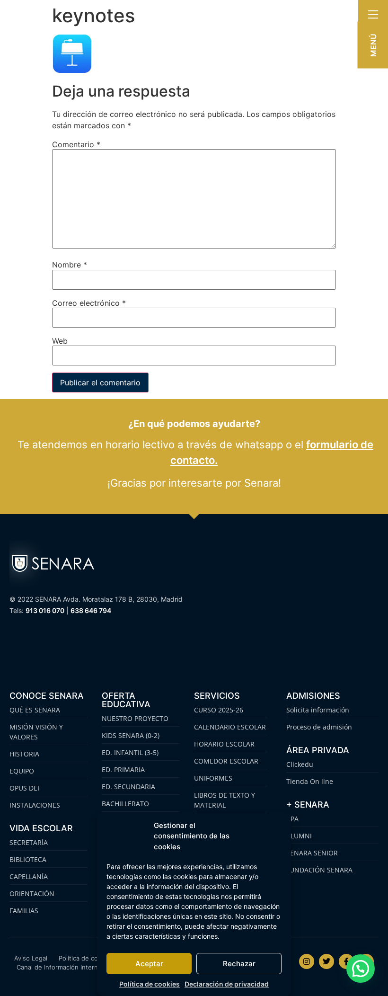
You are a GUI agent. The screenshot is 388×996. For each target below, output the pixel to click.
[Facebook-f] (346, 961)
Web (60, 341)
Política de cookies (149, 984)
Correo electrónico (89, 303)
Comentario (76, 144)
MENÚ (373, 45)
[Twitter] (326, 961)
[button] (360, 968)
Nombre (69, 264)
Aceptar (149, 963)
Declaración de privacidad (227, 984)
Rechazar (239, 963)
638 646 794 (91, 610)
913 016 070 (45, 610)
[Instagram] (306, 961)
